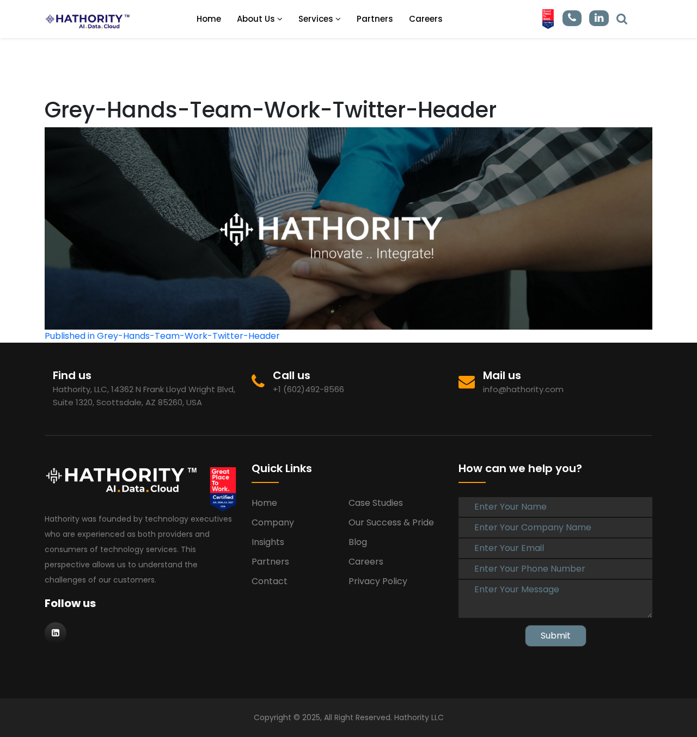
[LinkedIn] (622, 18)
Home (209, 18)
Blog (357, 542)
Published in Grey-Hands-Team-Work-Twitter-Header (162, 336)
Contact (270, 581)
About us (257, 18)
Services (316, 18)
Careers (426, 18)
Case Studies (375, 503)
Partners (375, 18)
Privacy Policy (377, 581)
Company (273, 522)
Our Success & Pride (391, 522)
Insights (268, 542)
